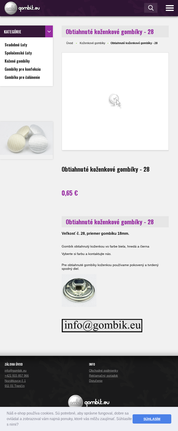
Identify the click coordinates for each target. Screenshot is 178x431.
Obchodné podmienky (103, 370)
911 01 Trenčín (15, 386)
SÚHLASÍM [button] (151, 419)
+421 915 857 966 (17, 375)
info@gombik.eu (15, 370)
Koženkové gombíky (92, 43)
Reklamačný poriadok (103, 375)
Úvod (69, 43)
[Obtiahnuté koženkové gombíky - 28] (115, 101)
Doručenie (95, 381)
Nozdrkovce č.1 (15, 381)
